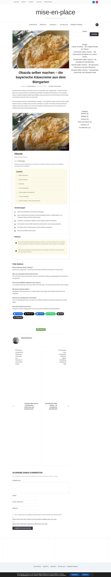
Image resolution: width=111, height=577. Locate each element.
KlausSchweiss (31, 86)
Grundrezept (57, 86)
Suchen (85, 31)
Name (14, 495)
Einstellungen (24, 575)
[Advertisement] (85, 92)
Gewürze (84, 125)
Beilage (51, 86)
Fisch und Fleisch (83, 122)
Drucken (41, 329)
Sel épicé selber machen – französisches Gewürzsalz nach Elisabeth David (31, 406)
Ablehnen (85, 574)
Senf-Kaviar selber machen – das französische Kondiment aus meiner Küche (85, 54)
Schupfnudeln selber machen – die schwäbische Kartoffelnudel (51, 406)
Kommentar (16, 480)
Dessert (83, 119)
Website (15, 508)
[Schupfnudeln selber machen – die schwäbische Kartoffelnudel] (62, 406)
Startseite (16, 2)
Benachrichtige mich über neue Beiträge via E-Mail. (30, 524)
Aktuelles (39, 2)
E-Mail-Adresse (18, 502)
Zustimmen (75, 574)
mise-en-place (55, 12)
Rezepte (23, 2)
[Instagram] (97, 2)
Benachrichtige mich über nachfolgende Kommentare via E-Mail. (34, 519)
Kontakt (31, 2)
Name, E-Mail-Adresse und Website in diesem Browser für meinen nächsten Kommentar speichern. (38, 514)
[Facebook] (93, 2)
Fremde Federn (48, 2)
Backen (83, 113)
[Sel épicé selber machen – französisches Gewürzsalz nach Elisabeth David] (19, 406)
